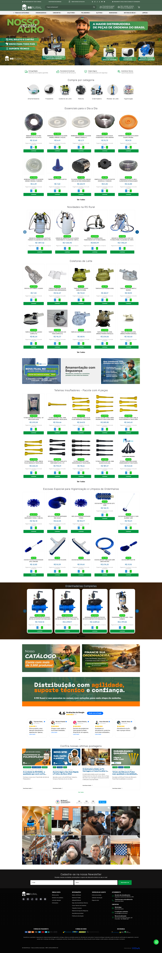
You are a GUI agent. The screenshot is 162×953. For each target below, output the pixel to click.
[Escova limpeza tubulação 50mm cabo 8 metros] (104, 546)
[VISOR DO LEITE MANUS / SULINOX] (33, 275)
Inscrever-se (125, 882)
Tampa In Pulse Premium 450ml (105, 288)
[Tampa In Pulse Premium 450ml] (104, 275)
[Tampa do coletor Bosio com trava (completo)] (57, 318)
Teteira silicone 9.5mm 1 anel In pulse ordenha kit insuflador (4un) (128, 419)
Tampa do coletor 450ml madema (81, 332)
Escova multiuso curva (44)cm (81, 560)
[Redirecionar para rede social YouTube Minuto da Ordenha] (101, 1)
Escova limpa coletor (128, 560)
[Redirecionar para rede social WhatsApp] (99, 1)
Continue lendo (27, 788)
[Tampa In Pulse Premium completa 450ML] (81, 275)
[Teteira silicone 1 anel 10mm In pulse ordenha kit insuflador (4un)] (33, 448)
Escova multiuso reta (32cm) (57, 560)
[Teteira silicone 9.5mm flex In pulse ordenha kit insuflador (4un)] (81, 404)
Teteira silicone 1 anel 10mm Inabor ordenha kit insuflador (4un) (57, 419)
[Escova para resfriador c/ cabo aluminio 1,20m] (128, 503)
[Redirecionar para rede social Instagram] (94, 1)
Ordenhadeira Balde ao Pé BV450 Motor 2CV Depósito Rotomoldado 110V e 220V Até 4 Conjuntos (67, 619)
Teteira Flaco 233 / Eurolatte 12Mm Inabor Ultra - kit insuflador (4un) (57, 463)
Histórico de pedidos (57, 897)
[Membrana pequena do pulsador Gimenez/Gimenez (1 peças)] (57, 122)
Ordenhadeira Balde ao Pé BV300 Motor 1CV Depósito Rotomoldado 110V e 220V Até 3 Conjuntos (95, 619)
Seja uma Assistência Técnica (80, 903)
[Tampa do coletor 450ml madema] (81, 318)
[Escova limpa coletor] (128, 546)
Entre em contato (96, 895)
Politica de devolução (78, 916)
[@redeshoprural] (57, 802)
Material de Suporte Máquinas (80, 910)
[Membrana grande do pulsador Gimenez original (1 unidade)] (33, 166)
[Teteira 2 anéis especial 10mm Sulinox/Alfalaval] (104, 448)
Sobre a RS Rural (76, 895)
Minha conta (55, 895)
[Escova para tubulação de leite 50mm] (104, 496)
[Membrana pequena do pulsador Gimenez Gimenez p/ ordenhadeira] (81, 122)
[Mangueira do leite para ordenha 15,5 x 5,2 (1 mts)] (33, 122)
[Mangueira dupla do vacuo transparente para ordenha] (104, 122)
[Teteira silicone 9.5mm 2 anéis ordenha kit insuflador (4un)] (104, 404)
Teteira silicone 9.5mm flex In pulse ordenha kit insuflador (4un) (81, 419)
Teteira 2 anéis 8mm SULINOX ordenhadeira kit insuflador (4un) (128, 463)
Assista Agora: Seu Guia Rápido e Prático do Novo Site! (66, 773)
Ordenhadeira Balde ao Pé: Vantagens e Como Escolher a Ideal (95, 771)
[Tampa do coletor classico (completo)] (33, 318)
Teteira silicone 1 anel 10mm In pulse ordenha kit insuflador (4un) (33, 463)
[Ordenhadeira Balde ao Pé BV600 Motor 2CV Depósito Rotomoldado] (40, 602)
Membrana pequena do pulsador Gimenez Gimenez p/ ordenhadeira (81, 137)
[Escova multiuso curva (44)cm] (81, 546)
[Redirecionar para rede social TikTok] (97, 1)
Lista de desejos (56, 900)
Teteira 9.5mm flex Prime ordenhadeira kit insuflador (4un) (81, 463)
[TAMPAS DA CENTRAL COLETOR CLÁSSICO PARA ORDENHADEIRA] (57, 275)
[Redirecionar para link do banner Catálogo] (51, 658)
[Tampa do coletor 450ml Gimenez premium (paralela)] (104, 318)
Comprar (33, 150)
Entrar (123, 8)
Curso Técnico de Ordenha (79, 905)
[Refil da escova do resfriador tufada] (81, 503)
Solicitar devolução (97, 897)
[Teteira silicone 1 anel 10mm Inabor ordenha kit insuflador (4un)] (57, 404)
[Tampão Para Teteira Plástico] (57, 166)
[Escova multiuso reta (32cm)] (57, 546)
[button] (2, 40)
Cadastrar (130, 8)
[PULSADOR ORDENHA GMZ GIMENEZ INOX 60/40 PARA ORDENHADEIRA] (81, 166)
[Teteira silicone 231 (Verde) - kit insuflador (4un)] (33, 404)
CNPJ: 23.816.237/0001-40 (51, 947)
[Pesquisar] (94, 7)
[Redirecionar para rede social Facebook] (104, 1)
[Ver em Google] (31, 722)
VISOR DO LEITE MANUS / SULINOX (33, 288)
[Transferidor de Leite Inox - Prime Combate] (122, 602)
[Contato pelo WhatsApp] (156, 942)
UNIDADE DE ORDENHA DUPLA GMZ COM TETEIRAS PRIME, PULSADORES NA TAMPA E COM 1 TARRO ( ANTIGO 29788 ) (122, 240)
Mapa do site (95, 900)
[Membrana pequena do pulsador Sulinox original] (128, 122)
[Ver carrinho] (139, 7)
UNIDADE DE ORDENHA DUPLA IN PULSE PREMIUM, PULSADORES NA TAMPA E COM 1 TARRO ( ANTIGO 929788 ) (39, 240)
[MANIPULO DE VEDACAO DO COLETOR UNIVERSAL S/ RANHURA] (104, 166)
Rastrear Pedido (76, 897)
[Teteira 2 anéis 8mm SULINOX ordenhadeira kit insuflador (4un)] (128, 448)
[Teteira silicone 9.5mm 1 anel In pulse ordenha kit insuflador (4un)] (128, 404)
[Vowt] (132, 948)
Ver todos (81, 200)
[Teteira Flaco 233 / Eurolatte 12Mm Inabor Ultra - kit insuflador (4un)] (57, 448)
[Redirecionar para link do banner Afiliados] (120, 371)
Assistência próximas (78, 913)
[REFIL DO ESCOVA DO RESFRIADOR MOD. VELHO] (57, 503)
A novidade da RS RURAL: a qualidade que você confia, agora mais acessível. (34, 774)
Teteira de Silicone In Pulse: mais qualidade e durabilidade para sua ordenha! (124, 774)
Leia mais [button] (32, 734)
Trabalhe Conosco (77, 908)
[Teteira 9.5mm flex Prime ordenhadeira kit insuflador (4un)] (81, 448)
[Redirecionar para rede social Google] (92, 1)
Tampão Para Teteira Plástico (57, 179)
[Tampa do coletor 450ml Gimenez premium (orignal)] (128, 318)
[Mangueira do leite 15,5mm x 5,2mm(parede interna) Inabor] (128, 166)
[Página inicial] (32, 7)
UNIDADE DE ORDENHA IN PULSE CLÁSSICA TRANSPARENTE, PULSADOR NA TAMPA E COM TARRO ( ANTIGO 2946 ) (67, 240)
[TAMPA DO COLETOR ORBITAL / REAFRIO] (128, 275)
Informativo (55, 903)
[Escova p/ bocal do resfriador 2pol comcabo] (33, 546)
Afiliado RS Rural (76, 900)
